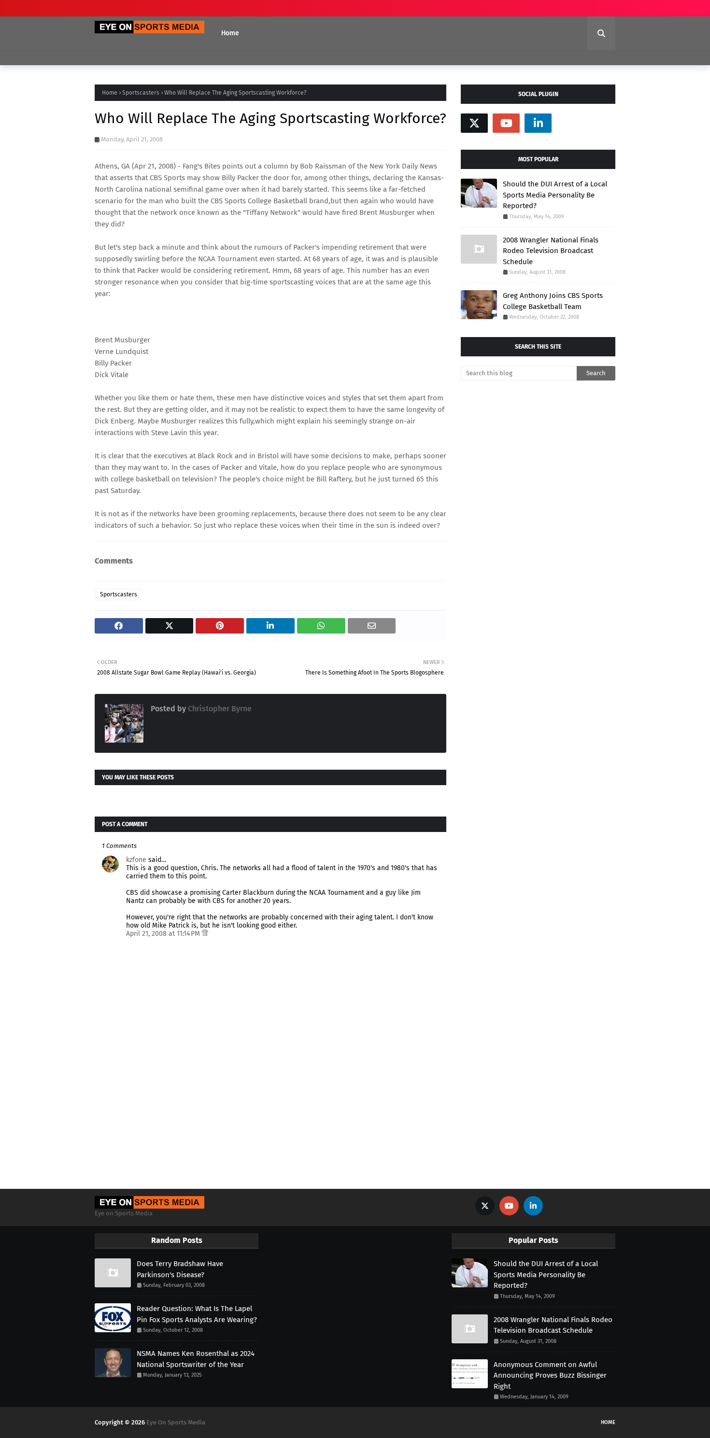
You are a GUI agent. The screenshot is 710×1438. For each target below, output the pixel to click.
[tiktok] (569, 123)
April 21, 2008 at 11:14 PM (164, 934)
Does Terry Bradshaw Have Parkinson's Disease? (180, 1269)
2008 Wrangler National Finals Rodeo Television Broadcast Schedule (550, 251)
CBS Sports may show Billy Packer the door (219, 177)
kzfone (136, 860)
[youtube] (506, 123)
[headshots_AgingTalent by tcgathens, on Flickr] (137, 316)
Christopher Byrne (219, 708)
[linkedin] (538, 123)
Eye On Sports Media (175, 1422)
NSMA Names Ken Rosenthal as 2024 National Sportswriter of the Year (196, 1359)
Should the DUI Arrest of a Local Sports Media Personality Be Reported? (555, 195)
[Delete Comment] (205, 934)
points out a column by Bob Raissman (284, 166)
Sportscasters (140, 92)
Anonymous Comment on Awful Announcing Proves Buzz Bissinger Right (550, 1375)
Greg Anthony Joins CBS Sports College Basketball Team (553, 301)
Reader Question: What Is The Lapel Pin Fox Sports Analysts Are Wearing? (197, 1314)
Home (109, 92)
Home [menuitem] (230, 33)
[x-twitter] (474, 123)
